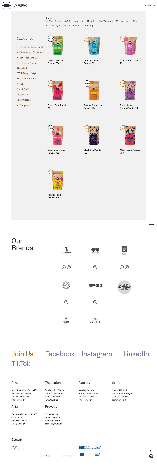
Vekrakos (125, 21)
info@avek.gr (18, 400)
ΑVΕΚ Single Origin (27, 73)
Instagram (96, 354)
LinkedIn (134, 354)
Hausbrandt (78, 21)
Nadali (90, 21)
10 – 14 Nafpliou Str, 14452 (24, 390)
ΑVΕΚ (67, 21)
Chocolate (22, 94)
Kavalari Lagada (86, 390)
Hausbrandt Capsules (31, 52)
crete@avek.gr (119, 400)
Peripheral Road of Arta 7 (24, 414)
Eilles (135, 21)
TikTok (20, 363)
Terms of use (67, 456)
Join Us (22, 354)
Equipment (25, 105)
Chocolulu (74, 25)
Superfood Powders (28, 78)
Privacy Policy (45, 456)
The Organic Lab (58, 25)
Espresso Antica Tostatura (27, 65)
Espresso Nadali (28, 57)
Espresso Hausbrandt (31, 47)
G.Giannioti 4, (51, 414)
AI (46, 25)
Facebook (60, 354)
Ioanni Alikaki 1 (119, 390)
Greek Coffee (24, 89)
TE (117, 21)
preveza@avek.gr (53, 423)
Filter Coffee (24, 99)
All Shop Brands (53, 21)
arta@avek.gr (18, 423)
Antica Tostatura (105, 21)
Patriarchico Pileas (54, 390)
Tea (21, 83)
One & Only (87, 25)
